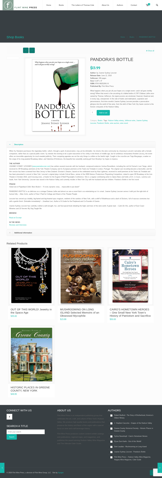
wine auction (114, 123)
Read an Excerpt (15, 218)
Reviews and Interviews (18, 225)
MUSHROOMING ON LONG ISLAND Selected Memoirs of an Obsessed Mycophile (79, 312)
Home (122, 37)
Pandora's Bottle (103, 123)
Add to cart (103, 113)
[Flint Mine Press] (20, 5)
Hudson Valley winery (116, 120)
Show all (151, 51)
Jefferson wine (130, 120)
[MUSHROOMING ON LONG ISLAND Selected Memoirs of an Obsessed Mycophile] (2, 468)
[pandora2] (55, 96)
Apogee (61, 473)
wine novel (124, 123)
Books (132, 37)
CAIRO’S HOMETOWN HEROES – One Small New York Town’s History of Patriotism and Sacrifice (130, 312)
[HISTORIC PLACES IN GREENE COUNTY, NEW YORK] (160, 468)
